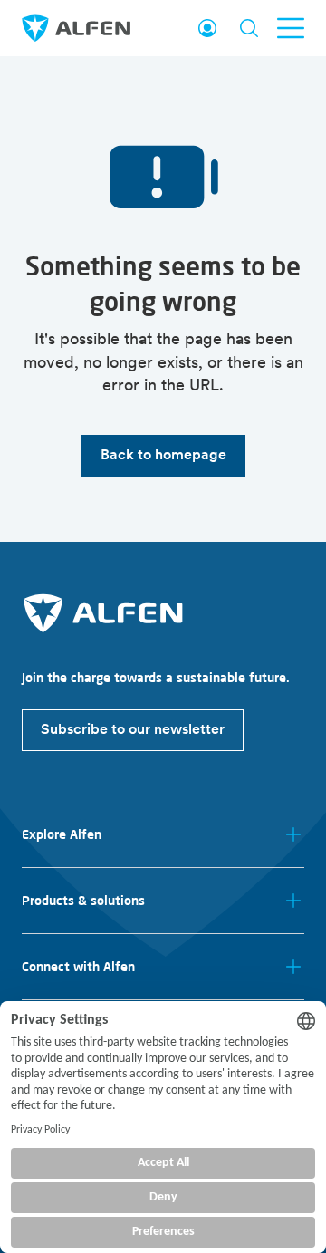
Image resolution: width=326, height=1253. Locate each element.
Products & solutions (83, 900)
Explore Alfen (61, 834)
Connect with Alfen (78, 967)
